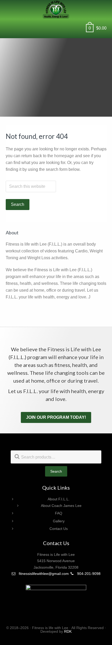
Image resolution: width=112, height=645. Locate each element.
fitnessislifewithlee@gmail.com (43, 574)
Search (56, 471)
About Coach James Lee (61, 505)
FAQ (58, 513)
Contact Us (58, 529)
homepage (64, 156)
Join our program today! (56, 417)
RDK (68, 631)
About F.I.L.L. (59, 499)
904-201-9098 (88, 574)
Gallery (59, 521)
